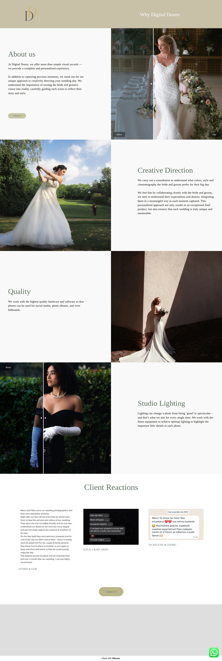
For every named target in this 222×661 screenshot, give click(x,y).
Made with (111, 658)
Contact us (17, 116)
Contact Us (111, 591)
